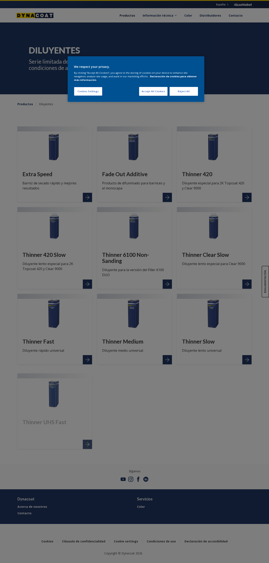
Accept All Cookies (153, 91)
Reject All (184, 91)
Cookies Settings (88, 91)
